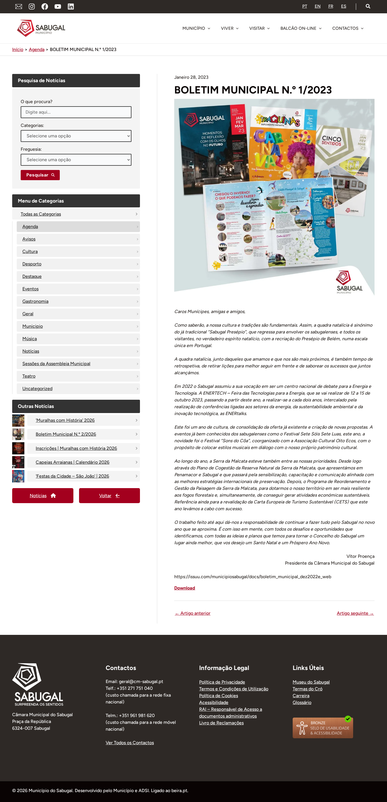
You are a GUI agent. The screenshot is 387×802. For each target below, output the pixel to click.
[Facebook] (44, 6)
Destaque (32, 276)
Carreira (301, 695)
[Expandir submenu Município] (208, 28)
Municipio (32, 326)
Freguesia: (31, 149)
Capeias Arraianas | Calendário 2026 (72, 462)
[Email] (18, 6)
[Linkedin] (70, 6)
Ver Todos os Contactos (130, 742)
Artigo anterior (192, 613)
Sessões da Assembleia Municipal (56, 363)
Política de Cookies (218, 695)
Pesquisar (37, 175)
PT (304, 6)
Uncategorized (37, 388)
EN (318, 6)
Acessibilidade (213, 702)
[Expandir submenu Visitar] (268, 28)
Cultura (30, 251)
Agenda (30, 226)
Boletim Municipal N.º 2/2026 (66, 434)
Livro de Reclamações (221, 723)
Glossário (302, 702)
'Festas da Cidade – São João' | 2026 (72, 476)
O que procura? (36, 101)
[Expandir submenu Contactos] (362, 28)
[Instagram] (31, 6)
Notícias (30, 351)
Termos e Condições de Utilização (233, 689)
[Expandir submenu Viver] (237, 28)
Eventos (30, 289)
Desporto (31, 264)
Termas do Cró (307, 689)
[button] (368, 6)
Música (29, 338)
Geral (27, 313)
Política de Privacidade (222, 682)
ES (343, 6)
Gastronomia (35, 301)
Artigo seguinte (355, 613)
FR (330, 6)
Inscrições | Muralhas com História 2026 (76, 448)
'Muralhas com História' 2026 (65, 420)
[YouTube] (57, 6)
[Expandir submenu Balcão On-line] (320, 28)
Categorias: (32, 125)
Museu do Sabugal (311, 682)
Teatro (28, 376)
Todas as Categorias (41, 214)
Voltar (105, 495)
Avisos (28, 239)
